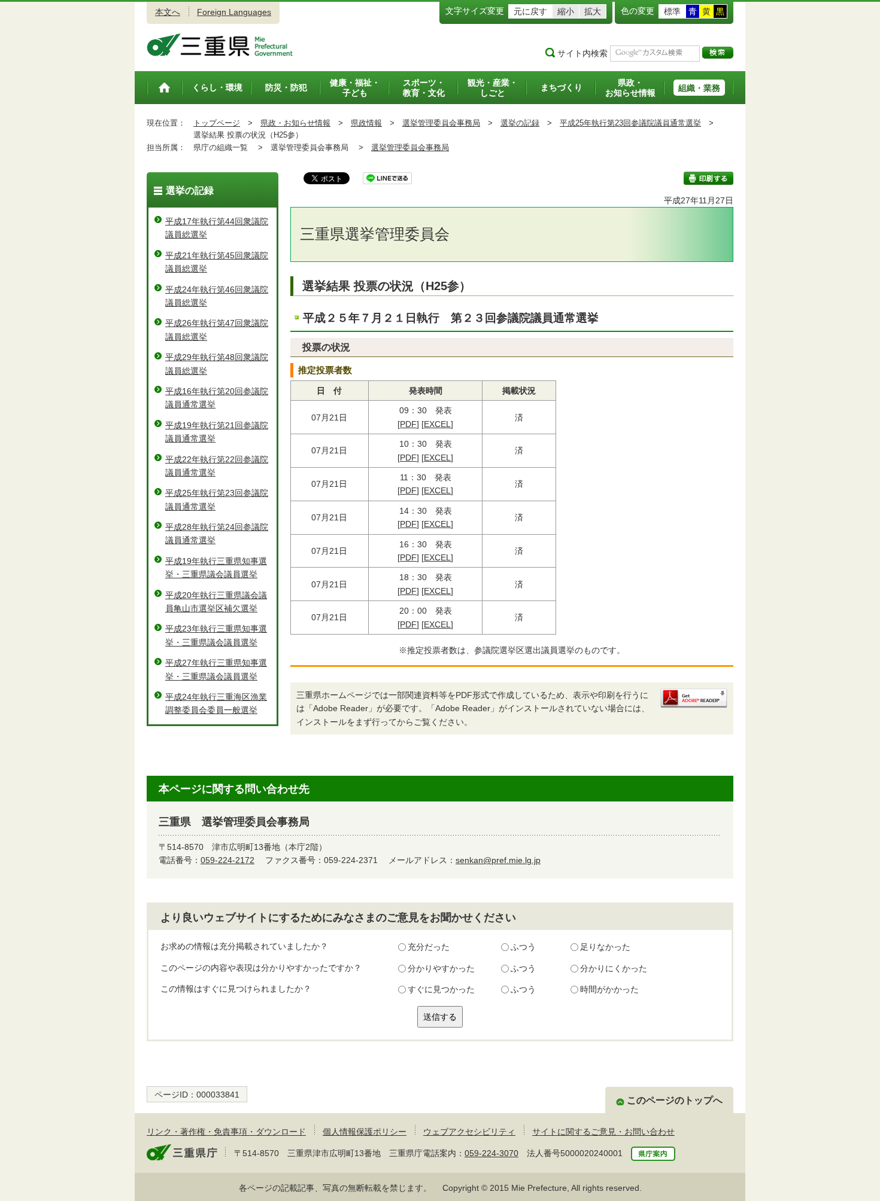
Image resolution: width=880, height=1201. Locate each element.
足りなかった (605, 947)
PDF (408, 424)
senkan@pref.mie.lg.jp (498, 860)
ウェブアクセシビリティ (469, 1131)
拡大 (592, 11)
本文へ (167, 12)
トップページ (216, 122)
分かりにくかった (613, 968)
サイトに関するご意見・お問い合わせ (603, 1131)
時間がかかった (609, 989)
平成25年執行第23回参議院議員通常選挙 (630, 122)
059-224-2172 (227, 860)
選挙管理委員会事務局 (441, 122)
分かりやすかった (441, 968)
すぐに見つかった (441, 989)
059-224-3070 (491, 1153)
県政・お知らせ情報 (295, 122)
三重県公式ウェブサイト (220, 44)
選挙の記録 (519, 122)
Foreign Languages (234, 12)
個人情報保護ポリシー (364, 1131)
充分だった (429, 947)
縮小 (565, 11)
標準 (672, 11)
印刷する (708, 178)
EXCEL (437, 424)
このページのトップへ (675, 1100)
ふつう (523, 947)
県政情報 (366, 122)
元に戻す (530, 11)
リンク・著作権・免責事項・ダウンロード (226, 1131)
